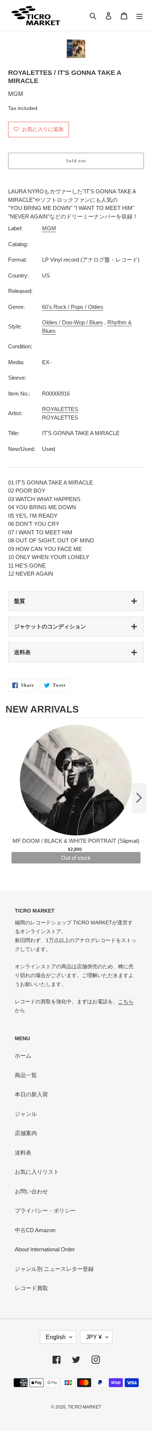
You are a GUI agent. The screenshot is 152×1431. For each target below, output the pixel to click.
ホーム (23, 1055)
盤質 (19, 601)
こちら (126, 1001)
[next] (139, 798)
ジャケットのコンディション (50, 626)
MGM (49, 228)
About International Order (45, 1249)
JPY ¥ (94, 1337)
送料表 (22, 652)
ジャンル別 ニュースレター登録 (54, 1269)
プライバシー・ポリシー (45, 1210)
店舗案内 (26, 1133)
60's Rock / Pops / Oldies (72, 307)
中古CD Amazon (35, 1230)
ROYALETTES (60, 409)
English (56, 1337)
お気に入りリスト (37, 1172)
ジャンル (26, 1114)
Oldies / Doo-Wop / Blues (72, 322)
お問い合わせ (31, 1191)
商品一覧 (26, 1075)
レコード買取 (31, 1288)
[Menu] (139, 16)
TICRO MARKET (84, 1407)
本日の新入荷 (31, 1094)
